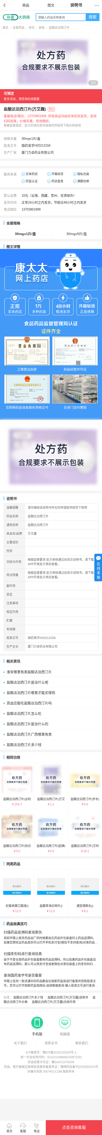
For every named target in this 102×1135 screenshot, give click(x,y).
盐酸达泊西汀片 (59, 27)
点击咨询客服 (74, 1127)
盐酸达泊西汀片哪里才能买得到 (31, 693)
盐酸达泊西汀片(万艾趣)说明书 (68, 997)
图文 (51, 5)
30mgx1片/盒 (25, 234)
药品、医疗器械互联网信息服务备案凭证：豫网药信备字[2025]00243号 (51, 1067)
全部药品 (19, 27)
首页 (5, 27)
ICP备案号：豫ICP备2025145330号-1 (51, 1052)
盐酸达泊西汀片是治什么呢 (27, 682)
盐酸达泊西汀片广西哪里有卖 (29, 734)
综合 (32, 27)
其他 (42, 27)
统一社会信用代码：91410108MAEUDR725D (51, 1057)
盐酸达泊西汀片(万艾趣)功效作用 (54, 1002)
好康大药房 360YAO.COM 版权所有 (51, 1071)
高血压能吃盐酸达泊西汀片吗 (29, 703)
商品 (25, 5)
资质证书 (51, 1043)
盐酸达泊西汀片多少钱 (24, 745)
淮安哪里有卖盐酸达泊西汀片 (29, 672)
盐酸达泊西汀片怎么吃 (24, 713)
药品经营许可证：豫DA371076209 (51, 1062)
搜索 (93, 17)
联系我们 (81, 1043)
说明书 (76, 5)
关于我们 (20, 1043)
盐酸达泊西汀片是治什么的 (27, 724)
